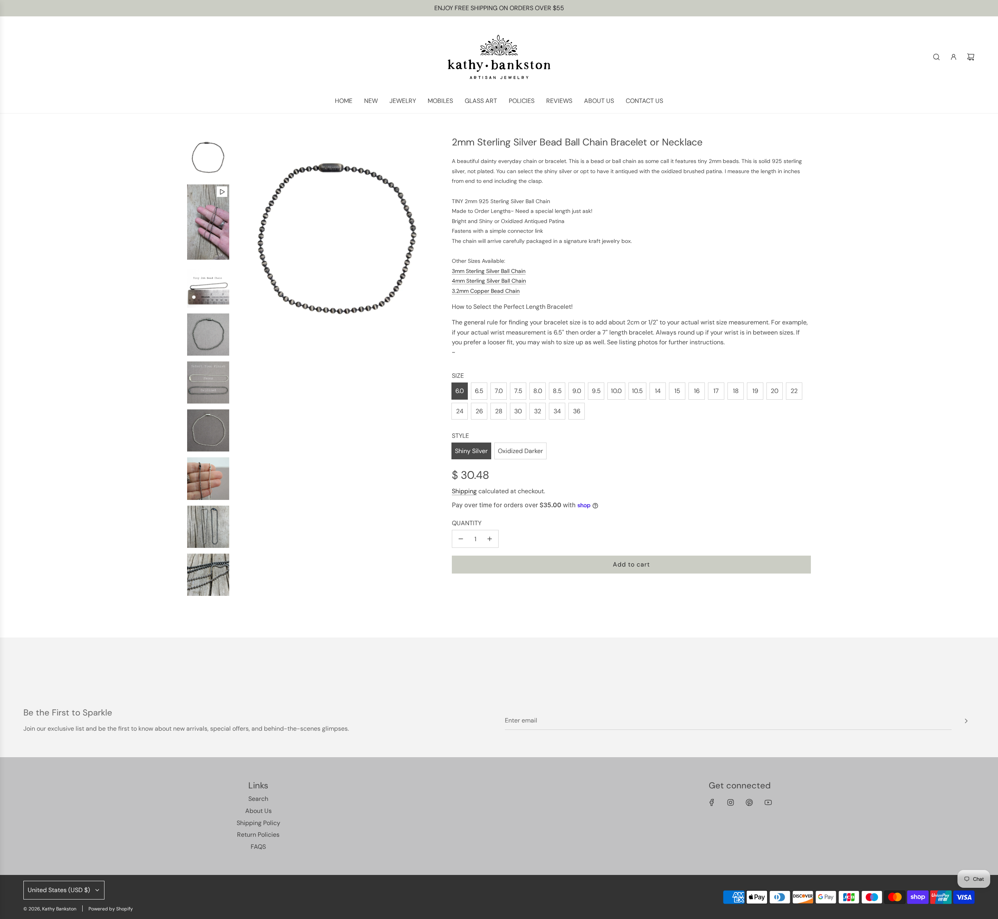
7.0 (499, 391)
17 (716, 391)
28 (499, 411)
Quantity (466, 523)
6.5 (479, 391)
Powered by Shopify (110, 909)
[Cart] (970, 57)
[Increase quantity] (489, 538)
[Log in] (953, 57)
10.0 (616, 391)
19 (755, 391)
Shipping (464, 491)
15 (677, 391)
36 (576, 411)
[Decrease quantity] (460, 538)
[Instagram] (730, 802)
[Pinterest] (749, 802)
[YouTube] (768, 802)
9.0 (576, 391)
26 (479, 411)
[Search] (936, 57)
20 (775, 391)
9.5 (596, 391)
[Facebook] (711, 802)
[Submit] (966, 721)
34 (557, 411)
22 (794, 391)
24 (460, 411)
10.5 (637, 391)
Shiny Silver (471, 451)
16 (697, 391)
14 (658, 391)
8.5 (557, 391)
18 (736, 391)
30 (518, 411)
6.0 (459, 391)
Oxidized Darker (520, 451)
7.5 (518, 391)
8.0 (537, 391)
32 (537, 411)
